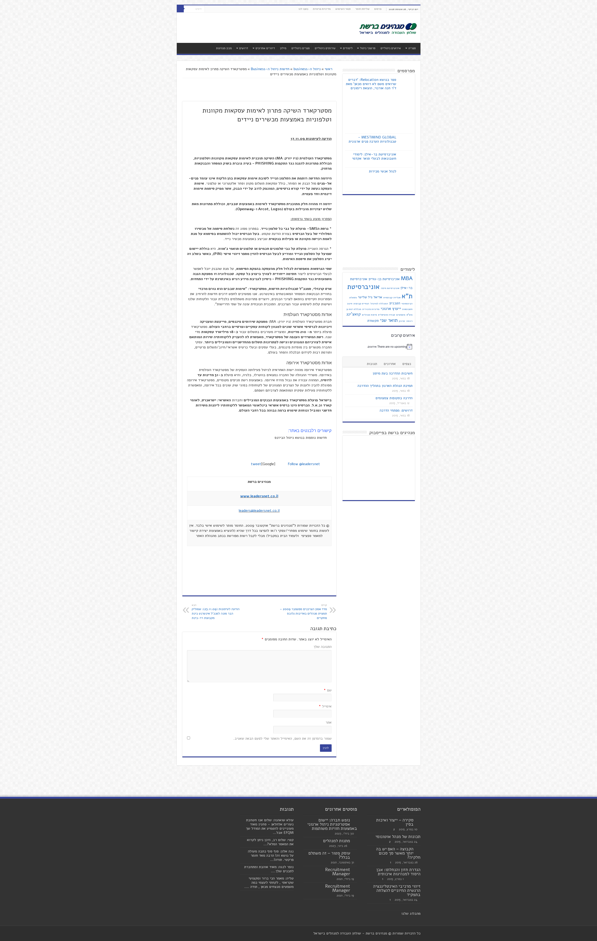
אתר (329, 722)
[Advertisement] (265, 27)
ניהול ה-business (307, 69)
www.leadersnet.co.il (259, 496)
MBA (407, 278)
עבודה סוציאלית (386, 314)
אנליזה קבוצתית (391, 297)
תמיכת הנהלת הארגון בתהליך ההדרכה (385, 385)
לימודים (348, 48)
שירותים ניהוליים (325, 48)
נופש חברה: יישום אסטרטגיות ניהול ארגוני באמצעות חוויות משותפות (332, 824)
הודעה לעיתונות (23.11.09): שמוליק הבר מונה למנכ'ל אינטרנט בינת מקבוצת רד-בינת (215, 611)
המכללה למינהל (379, 303)
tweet (256, 464)
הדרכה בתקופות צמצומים (394, 398)
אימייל (325, 706)
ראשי (329, 69)
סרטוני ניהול (367, 48)
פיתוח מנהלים (369, 314)
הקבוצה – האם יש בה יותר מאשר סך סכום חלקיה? (398, 853)
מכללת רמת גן (353, 309)
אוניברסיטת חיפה (390, 288)
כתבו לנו (303, 9)
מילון (283, 48)
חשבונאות (407, 309)
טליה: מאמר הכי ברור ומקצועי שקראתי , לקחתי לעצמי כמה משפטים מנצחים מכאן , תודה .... (269, 882)
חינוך (349, 303)
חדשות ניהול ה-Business (270, 69)
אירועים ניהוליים (391, 48)
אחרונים (390, 363)
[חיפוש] (180, 8)
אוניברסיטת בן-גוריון (384, 279)
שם (328, 690)
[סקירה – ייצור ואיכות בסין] (418, 820)
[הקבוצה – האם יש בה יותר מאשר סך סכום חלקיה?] (418, 849)
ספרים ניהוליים (301, 48)
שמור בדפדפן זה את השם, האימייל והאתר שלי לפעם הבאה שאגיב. (282, 738)
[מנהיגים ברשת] (388, 28)
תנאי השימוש (343, 9)
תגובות (372, 363)
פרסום (378, 9)
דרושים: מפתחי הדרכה (396, 410)
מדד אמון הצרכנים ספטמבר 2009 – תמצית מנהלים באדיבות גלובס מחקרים (303, 611)
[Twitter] (212, 9)
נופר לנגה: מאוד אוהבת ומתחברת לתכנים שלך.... (269, 869)
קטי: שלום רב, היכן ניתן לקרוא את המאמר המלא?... (270, 842)
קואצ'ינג (353, 314)
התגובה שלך (323, 646)
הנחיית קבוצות (361, 303)
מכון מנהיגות (224, 48)
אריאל (378, 297)
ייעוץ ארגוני (391, 308)
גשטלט (353, 297)
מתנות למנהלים (336, 841)
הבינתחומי (407, 303)
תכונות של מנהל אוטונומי (397, 837)
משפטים (400, 314)
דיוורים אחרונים (265, 48)
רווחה (409, 321)
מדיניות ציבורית (370, 309)
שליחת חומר (362, 9)
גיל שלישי (365, 297)
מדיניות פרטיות (322, 9)
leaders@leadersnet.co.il (259, 510)
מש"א (409, 314)
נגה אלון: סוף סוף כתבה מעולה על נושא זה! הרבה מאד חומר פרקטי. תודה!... (271, 855)
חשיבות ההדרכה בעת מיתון (393, 373)
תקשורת (373, 320)
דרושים (243, 48)
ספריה (412, 48)
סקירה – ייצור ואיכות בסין (394, 822)
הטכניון (394, 303)
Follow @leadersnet (304, 464)
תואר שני (389, 320)
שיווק (402, 321)
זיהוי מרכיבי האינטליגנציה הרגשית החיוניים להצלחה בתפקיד (396, 890)
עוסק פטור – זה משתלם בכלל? (329, 855)
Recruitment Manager (337, 872)
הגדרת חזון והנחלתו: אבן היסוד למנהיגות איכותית (398, 872)
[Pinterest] (208, 9)
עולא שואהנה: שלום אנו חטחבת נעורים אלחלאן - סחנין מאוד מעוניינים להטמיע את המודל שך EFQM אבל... (270, 826)
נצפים (406, 363)
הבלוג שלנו (409, 913)
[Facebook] (217, 9)
